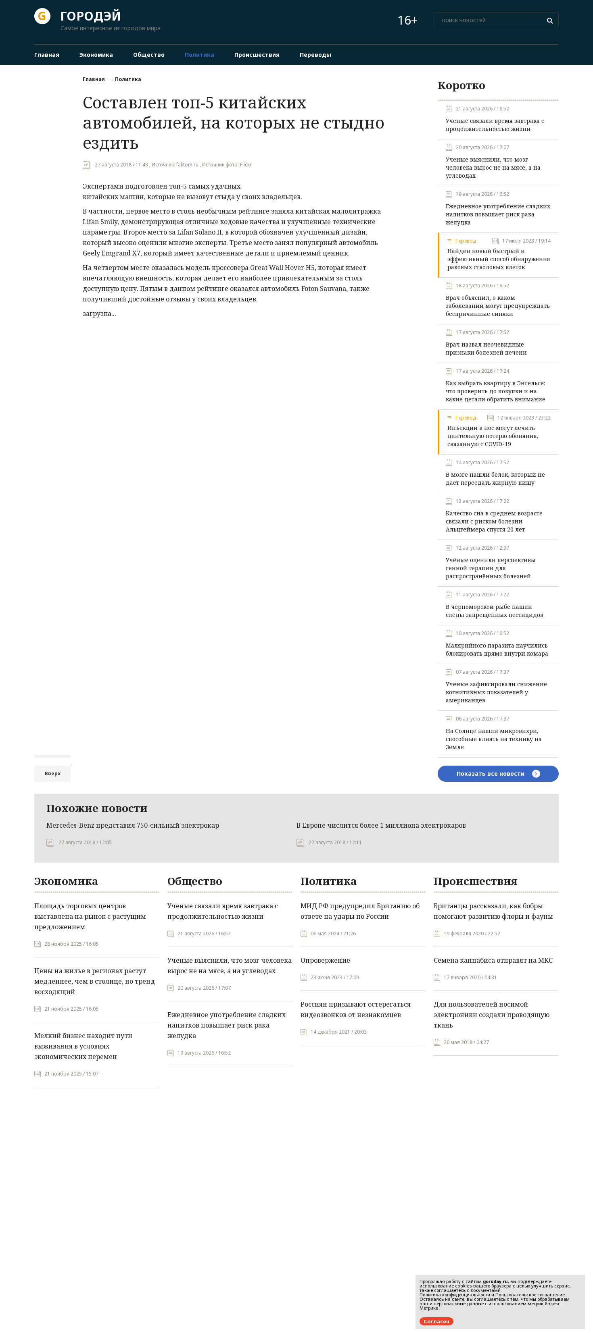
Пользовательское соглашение (530, 1294)
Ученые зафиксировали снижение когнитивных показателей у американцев (496, 692)
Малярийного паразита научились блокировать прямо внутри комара (497, 649)
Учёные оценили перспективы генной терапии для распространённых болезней (491, 568)
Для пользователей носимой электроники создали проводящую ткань (491, 1015)
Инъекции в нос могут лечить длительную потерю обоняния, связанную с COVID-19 (493, 436)
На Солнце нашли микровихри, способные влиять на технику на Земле (494, 739)
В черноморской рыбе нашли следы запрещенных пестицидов (494, 611)
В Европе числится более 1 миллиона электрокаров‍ (381, 825)
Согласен (436, 1321)
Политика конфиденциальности (455, 1294)
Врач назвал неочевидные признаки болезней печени (486, 348)
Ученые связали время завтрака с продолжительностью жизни (495, 125)
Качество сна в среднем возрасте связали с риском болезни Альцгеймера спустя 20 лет (494, 521)
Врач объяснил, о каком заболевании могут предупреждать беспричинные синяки (498, 306)
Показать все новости (491, 773)
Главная (94, 79)
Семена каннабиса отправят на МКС (493, 960)
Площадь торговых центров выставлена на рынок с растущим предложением (90, 916)
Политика (128, 79)
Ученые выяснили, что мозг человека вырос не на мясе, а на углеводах (493, 167)
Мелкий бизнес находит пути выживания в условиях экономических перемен (83, 1046)
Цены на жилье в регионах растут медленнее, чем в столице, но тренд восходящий (94, 981)
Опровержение (325, 960)
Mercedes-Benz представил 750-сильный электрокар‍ (132, 825)
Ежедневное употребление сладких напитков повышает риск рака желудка (498, 214)
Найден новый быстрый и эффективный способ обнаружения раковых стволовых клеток (498, 259)
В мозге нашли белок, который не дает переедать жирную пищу (495, 478)
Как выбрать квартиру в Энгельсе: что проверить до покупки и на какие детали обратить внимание (495, 391)
